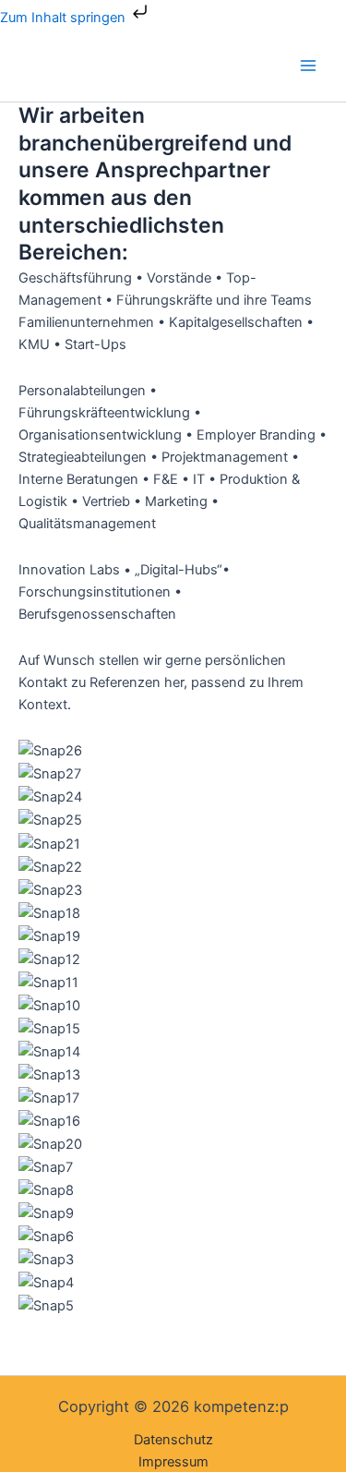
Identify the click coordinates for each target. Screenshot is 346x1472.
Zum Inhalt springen (64, 17)
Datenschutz (173, 1439)
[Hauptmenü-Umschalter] (308, 65)
